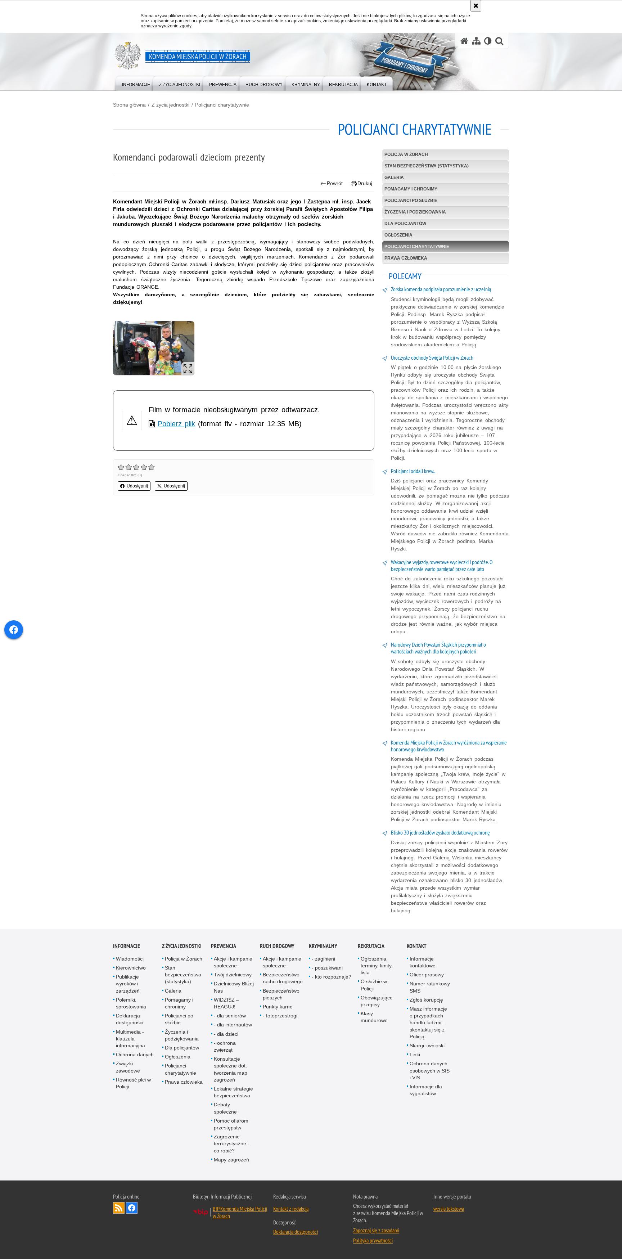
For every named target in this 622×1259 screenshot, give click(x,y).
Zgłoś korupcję (426, 1000)
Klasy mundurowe (374, 1017)
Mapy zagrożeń (231, 1160)
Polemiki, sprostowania (131, 1003)
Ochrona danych (135, 1054)
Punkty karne (278, 1007)
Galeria (394, 177)
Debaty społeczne (225, 1108)
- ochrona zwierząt (225, 1046)
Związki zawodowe (128, 1067)
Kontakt (417, 946)
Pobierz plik (176, 424)
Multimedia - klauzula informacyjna (130, 1038)
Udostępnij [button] (137, 486)
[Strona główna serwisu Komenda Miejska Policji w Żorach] (464, 40)
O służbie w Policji (374, 985)
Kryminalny (323, 946)
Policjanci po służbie (410, 200)
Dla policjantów (405, 223)
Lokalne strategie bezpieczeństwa (233, 1092)
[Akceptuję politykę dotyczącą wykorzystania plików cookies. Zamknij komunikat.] (475, 6)
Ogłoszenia (398, 235)
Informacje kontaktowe (423, 962)
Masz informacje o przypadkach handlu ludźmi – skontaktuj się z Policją (428, 1022)
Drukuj (364, 183)
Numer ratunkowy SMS (430, 987)
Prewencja (223, 946)
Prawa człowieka (405, 258)
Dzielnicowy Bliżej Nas (234, 987)
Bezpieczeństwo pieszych (281, 994)
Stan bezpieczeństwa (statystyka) (426, 165)
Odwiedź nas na (132, 1208)
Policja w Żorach (406, 154)
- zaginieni (323, 959)
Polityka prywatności (373, 1240)
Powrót (335, 183)
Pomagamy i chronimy (410, 189)
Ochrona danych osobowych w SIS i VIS (430, 1070)
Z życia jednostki (170, 105)
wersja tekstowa (448, 1208)
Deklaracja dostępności (129, 1019)
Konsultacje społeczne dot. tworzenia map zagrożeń (230, 1069)
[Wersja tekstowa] (488, 40)
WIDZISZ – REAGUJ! (226, 1003)
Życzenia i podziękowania (415, 212)
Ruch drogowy (277, 946)
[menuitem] (136, 83)
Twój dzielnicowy (233, 974)
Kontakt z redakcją (290, 1208)
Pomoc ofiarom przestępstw (231, 1124)
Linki (415, 1054)
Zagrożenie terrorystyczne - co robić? (231, 1143)
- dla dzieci (226, 1034)
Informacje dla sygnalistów (426, 1090)
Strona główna (129, 105)
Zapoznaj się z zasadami (376, 1230)
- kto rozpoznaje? (331, 977)
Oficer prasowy (427, 974)
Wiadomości (130, 959)
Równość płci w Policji (133, 1083)
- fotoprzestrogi (280, 1016)
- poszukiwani (327, 968)
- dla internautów (233, 1025)
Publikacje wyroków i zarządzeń (128, 983)
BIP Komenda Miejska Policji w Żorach (240, 1212)
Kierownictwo (131, 968)
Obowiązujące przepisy (377, 1001)
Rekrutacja (371, 946)
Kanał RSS (119, 1208)
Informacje (126, 946)
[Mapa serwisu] (476, 40)
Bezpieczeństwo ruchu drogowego (283, 978)
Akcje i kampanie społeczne (233, 962)
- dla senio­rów (230, 1016)
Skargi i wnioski (427, 1045)
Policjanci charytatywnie (222, 105)
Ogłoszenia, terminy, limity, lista (377, 965)
